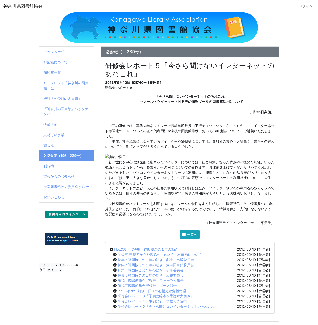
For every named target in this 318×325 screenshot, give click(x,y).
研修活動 (50, 124)
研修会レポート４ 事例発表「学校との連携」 (154, 301)
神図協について (55, 62)
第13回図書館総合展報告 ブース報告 (147, 285)
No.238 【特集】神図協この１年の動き (146, 249)
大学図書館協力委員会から (64, 187)
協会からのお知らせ (59, 176)
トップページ (53, 52)
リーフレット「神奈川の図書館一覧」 (65, 85)
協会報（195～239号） (64, 155)
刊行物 (48, 166)
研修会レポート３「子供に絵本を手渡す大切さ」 (156, 296)
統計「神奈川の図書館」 (62, 98)
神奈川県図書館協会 (22, 6)
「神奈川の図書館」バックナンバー (65, 111)
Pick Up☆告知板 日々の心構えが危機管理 (152, 291)
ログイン (306, 6)
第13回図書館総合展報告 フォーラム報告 (151, 280)
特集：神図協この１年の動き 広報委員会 (150, 275)
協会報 (49, 145)
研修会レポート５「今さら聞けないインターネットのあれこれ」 (168, 306)
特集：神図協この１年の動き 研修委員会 (150, 270)
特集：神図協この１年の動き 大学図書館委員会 (156, 265)
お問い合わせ (53, 197)
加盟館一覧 (52, 72)
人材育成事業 (53, 135)
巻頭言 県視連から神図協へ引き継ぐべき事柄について (160, 254)
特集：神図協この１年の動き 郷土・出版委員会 (156, 259)
